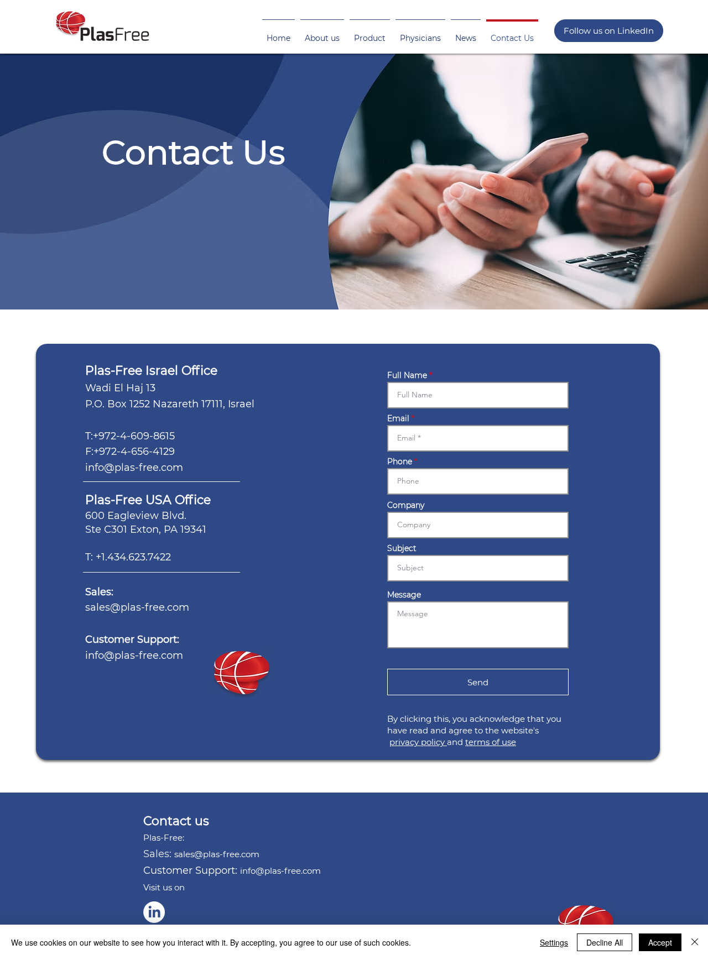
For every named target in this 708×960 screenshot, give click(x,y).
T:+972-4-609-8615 (130, 436)
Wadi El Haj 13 (120, 388)
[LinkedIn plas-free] (154, 912)
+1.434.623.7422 (133, 557)
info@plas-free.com (134, 467)
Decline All (604, 942)
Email (398, 418)
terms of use (490, 742)
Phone (399, 461)
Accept (660, 942)
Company (405, 505)
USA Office (178, 499)
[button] (322, 33)
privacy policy (418, 742)
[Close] (694, 942)
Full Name (407, 375)
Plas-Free (115, 499)
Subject (402, 548)
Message (404, 595)
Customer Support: (133, 639)
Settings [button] (554, 942)
